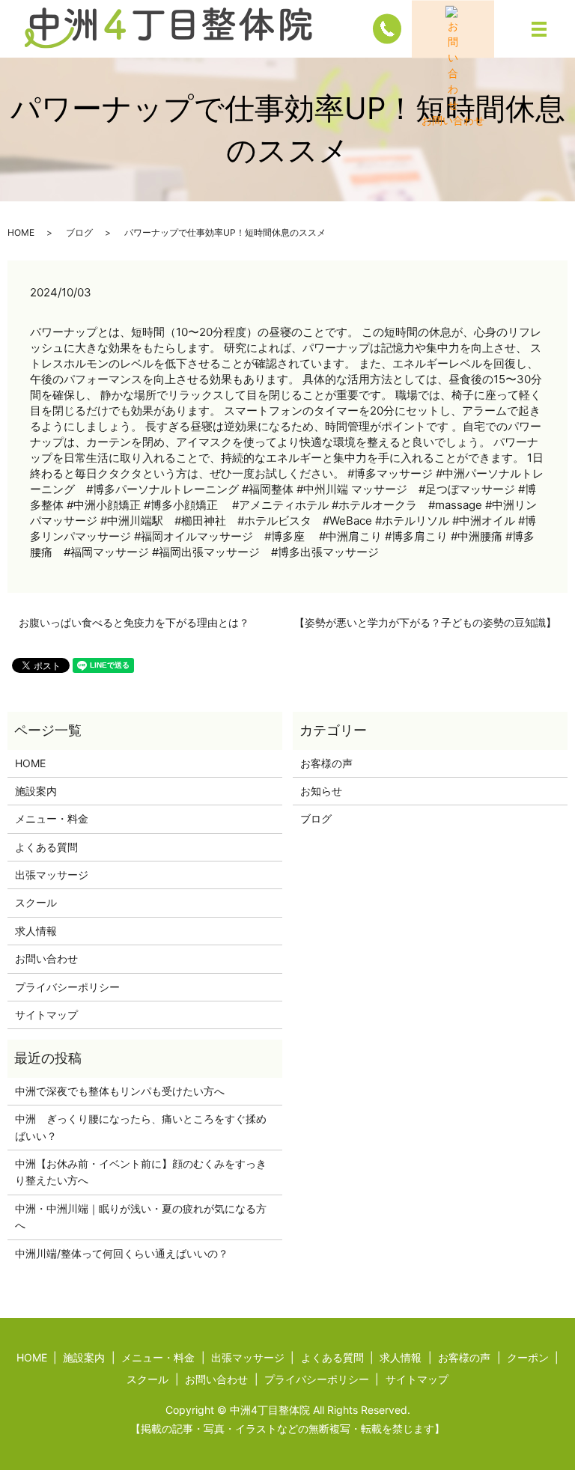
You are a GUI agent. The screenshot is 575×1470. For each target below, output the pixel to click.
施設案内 (36, 790)
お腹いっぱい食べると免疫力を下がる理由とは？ (134, 622)
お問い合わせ (46, 958)
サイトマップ (46, 1014)
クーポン (528, 1357)
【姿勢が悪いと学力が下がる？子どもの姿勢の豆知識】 (425, 622)
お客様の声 (326, 763)
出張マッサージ (51, 874)
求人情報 (36, 930)
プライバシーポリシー (67, 986)
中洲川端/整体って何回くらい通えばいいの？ (121, 1253)
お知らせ (321, 790)
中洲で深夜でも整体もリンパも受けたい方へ (120, 1091)
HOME (20, 232)
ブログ (79, 232)
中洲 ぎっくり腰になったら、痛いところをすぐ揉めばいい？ (141, 1126)
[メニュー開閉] (539, 29)
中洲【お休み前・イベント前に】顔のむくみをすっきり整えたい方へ (141, 1171)
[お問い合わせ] (453, 29)
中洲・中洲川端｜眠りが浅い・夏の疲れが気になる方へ (141, 1216)
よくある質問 (46, 847)
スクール (36, 902)
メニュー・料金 (51, 818)
